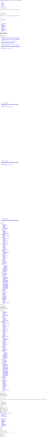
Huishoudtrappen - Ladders (6, 251)
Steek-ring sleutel (5, 240)
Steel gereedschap (5, 297)
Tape (2, 291)
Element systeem (5, 255)
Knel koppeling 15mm (5, 281)
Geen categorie (3, 234)
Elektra (2, 229)
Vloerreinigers (4, 253)
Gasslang (4, 279)
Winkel (2, 3)
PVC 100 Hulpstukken (5, 284)
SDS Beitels (4, 271)
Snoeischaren (4, 296)
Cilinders (4, 244)
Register (5, 430)
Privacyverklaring (3, 415)
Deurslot (4, 245)
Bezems (4, 250)
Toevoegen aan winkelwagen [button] (16, 37)
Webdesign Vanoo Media (4, 414)
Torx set (4, 242)
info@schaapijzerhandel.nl (18, 0)
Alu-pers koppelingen (5, 277)
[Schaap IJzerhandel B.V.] (3, 6)
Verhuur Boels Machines (4, 416)
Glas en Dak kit (4, 261)
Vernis (3, 303)
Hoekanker (4, 256)
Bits (3, 264)
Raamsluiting (4, 247)
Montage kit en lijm (5, 262)
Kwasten (4, 301)
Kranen (4, 283)
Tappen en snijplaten (5, 241)
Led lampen (4, 232)
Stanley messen (4, 239)
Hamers (4, 236)
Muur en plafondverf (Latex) (6, 302)
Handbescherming (5, 273)
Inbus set (4, 237)
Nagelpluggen (4, 226)
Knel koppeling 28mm (5, 282)
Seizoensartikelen (3, 289)
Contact (2, 5)
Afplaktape (4, 299)
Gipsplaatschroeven (5, 225)
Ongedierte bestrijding (5, 252)
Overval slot (4, 258)
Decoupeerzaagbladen (5, 268)
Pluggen (4, 227)
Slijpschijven (4, 359)
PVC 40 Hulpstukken (5, 286)
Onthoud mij (4, 434)
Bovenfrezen (4, 267)
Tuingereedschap (3, 293)
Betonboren (5, 265)
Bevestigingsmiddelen (3, 224)
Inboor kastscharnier (5, 257)
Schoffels (4, 295)
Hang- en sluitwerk (3, 243)
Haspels (4, 230)
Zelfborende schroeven (5, 228)
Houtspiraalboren (6, 266)
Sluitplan (4, 248)
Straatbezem (4, 298)
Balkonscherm (4, 290)
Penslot (4, 246)
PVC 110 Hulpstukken (5, 285)
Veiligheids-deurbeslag (5, 249)
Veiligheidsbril (4, 275)
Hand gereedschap (5, 294)
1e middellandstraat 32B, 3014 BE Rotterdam (5, 0)
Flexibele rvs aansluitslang (6, 278)
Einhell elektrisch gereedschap (6, 235)
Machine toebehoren (3, 263)
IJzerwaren (2, 254)
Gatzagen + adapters (5, 270)
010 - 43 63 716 (13, 0)
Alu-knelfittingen (5, 276)
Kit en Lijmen (3, 260)
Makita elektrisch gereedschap (6, 238)
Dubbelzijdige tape (5, 292)
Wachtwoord (1, 433)
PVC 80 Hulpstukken (5, 288)
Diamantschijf (4, 269)
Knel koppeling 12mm (5, 280)
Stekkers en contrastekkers (6, 233)
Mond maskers (4, 274)
